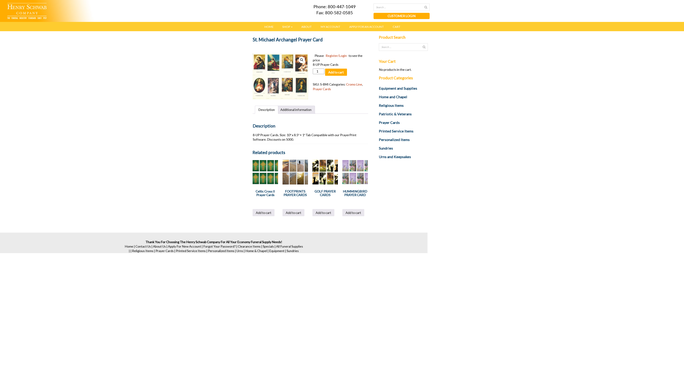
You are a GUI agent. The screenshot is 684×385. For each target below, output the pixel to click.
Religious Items (142, 251)
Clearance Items (249, 246)
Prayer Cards (322, 89)
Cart (396, 26)
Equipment (276, 251)
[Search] (425, 7)
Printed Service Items (191, 251)
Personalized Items (221, 251)
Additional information (296, 110)
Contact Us (143, 246)
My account (330, 26)
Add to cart (336, 72)
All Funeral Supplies (289, 246)
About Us (159, 246)
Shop (286, 26)
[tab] (266, 110)
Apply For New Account (184, 246)
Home (268, 26)
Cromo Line (354, 84)
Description (266, 110)
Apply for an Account (366, 26)
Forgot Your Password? (219, 246)
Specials (268, 246)
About (306, 26)
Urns (240, 251)
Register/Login (336, 56)
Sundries (293, 251)
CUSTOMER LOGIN (402, 16)
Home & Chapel (256, 251)
